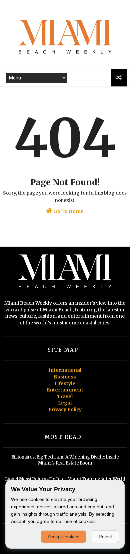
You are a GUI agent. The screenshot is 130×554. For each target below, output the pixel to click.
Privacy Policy (65, 409)
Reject (105, 536)
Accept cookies (63, 536)
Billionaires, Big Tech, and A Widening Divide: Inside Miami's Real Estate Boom (65, 460)
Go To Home (68, 211)
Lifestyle (64, 383)
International (64, 370)
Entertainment (65, 390)
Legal (65, 403)
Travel (65, 396)
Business (65, 377)
